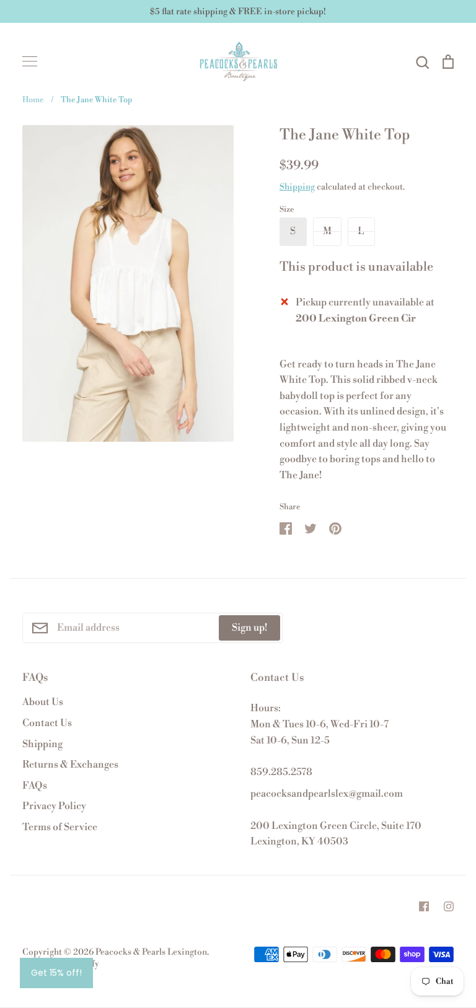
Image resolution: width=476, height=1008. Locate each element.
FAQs (34, 785)
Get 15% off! (56, 972)
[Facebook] (424, 906)
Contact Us (47, 723)
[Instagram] (448, 906)
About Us (42, 702)
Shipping (297, 187)
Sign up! (249, 627)
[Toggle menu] (29, 61)
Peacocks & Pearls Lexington (151, 952)
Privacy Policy (54, 806)
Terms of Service (59, 827)
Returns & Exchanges (70, 764)
